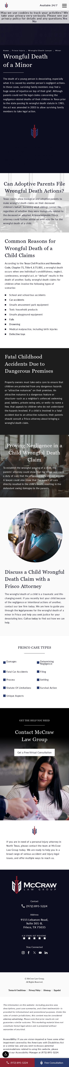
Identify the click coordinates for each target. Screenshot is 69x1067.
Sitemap (47, 990)
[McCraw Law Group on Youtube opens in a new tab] (40, 952)
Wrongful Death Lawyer (40, 50)
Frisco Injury (18, 50)
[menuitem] (23, 952)
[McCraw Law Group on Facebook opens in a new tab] (28, 952)
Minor (58, 50)
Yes (65, 18)
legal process (26, 610)
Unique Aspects (15, 695)
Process (10, 679)
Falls (11, 319)
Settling (44, 679)
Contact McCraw (34, 731)
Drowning (14, 324)
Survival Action (48, 687)
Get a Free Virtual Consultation (34, 752)
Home (6, 50)
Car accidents (16, 299)
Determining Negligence (47, 662)
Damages (11, 661)
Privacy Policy (34, 990)
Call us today (31, 618)
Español (57, 990)
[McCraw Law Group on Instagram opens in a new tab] (23, 952)
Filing (43, 671)
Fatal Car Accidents (17, 671)
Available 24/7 (48, 5)
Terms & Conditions (17, 990)
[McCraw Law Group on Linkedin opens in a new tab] (46, 952)
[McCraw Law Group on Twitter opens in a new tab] (34, 952)
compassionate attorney (28, 151)
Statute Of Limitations (18, 687)
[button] (5, 1054)
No (34, 21)
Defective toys (17, 334)
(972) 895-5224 (50, 1052)
